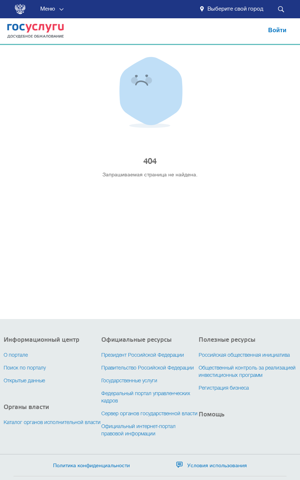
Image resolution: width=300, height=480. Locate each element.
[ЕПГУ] (32, 34)
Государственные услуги (129, 381)
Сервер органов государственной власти (149, 414)
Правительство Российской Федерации (147, 368)
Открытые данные (24, 381)
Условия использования (217, 465)
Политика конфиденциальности (91, 465)
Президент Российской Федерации (142, 355)
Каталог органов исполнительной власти (52, 422)
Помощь (212, 414)
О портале (16, 355)
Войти (277, 30)
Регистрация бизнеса (224, 388)
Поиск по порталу (25, 368)
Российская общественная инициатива (244, 355)
